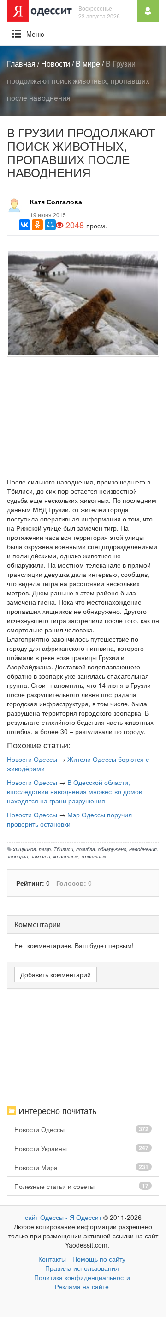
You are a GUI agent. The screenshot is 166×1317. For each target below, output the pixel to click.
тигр (45, 848)
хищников (24, 848)
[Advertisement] (83, 419)
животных (65, 856)
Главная (21, 63)
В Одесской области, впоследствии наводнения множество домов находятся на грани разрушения (74, 791)
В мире (88, 63)
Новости (55, 63)
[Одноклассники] (37, 224)
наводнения (143, 848)
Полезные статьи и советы (81, 1186)
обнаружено (112, 848)
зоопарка (17, 856)
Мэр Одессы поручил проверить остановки (69, 819)
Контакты (52, 1258)
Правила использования (82, 1268)
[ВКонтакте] (24, 224)
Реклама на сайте (82, 1286)
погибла (85, 848)
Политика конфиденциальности (82, 1277)
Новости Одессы (32, 759)
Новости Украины (81, 1148)
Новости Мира (81, 1167)
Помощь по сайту (98, 1258)
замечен (40, 856)
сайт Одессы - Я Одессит (63, 1217)
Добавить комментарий (55, 974)
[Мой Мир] (50, 224)
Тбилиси (63, 848)
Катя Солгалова (56, 201)
